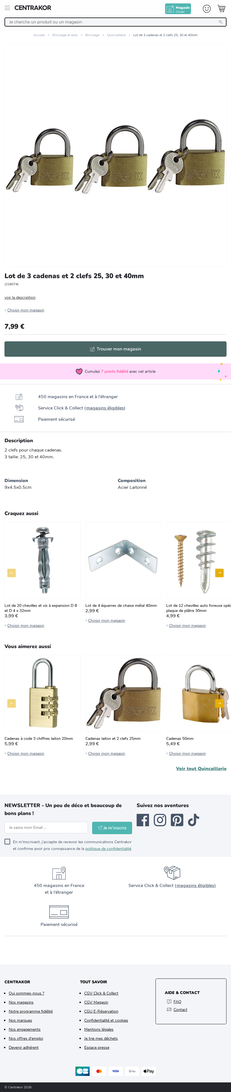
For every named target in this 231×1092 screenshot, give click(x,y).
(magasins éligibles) (195, 885)
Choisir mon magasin (25, 310)
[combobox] (115, 22)
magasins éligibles (105, 408)
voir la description (20, 297)
